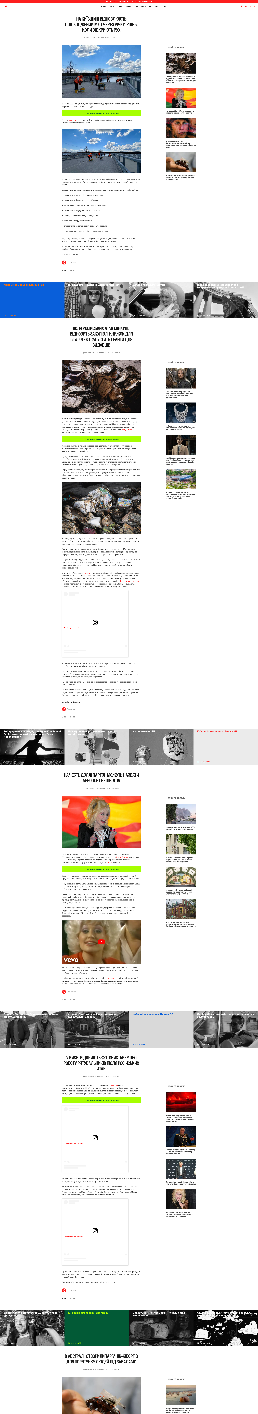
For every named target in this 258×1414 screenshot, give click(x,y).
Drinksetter (110, 2)
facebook (108, 113)
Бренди (128, 6)
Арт (150, 6)
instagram (100, 113)
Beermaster (123, 2)
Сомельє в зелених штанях (142, 2)
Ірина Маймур (88, 352)
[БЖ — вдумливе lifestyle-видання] (15, 6)
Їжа (156, 6)
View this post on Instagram (73, 628)
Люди (120, 6)
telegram (116, 113)
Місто (112, 6)
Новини (104, 6)
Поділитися (71, 262)
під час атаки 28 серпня (129, 581)
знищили (88, 573)
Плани (164, 6)
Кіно (136, 6)
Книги (143, 6)
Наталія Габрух (89, 37)
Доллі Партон (122, 857)
